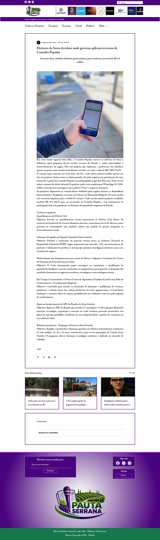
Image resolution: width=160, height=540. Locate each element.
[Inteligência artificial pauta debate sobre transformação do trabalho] (118, 387)
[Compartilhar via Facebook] (38, 357)
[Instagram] (33, 2)
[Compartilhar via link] (55, 357)
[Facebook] (26, 2)
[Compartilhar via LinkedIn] (49, 357)
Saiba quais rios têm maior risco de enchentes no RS (41, 403)
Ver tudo (132, 373)
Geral (79, 26)
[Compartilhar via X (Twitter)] (43, 357)
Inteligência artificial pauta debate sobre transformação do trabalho (117, 403)
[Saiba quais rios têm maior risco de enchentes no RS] (42, 387)
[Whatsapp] (29, 2)
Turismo (53, 26)
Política (90, 26)
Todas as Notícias (34, 26)
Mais (101, 26)
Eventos (66, 26)
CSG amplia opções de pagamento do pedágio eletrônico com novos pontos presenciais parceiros (78, 403)
